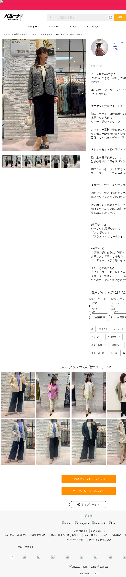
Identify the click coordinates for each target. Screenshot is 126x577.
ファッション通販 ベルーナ (15, 34)
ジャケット (118, 329)
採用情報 (21, 535)
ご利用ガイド (81, 530)
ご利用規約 (116, 535)
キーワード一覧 (75, 539)
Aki (115, 46)
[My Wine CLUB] (110, 557)
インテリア (92, 26)
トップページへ (91, 504)
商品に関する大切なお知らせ (66, 535)
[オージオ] (124, 557)
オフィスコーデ (98, 345)
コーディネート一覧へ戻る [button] (88, 491)
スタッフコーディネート (41, 34)
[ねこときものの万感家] (52, 557)
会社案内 (9, 535)
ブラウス (103, 329)
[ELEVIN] (67, 557)
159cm (117, 49)
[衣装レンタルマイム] (24, 557)
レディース (33, 26)
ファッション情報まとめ (99, 539)
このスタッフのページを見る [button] (89, 479)
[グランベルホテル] (81, 557)
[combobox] (80, 17)
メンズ (72, 26)
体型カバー (117, 345)
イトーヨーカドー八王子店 (104, 353)
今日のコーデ (114, 337)
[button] (12, 557)
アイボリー (96, 337)
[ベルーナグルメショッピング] (95, 557)
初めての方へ (98, 530)
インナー (53, 26)
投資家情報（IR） (39, 535)
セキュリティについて (95, 535)
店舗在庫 (99, 317)
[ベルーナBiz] (38, 557)
